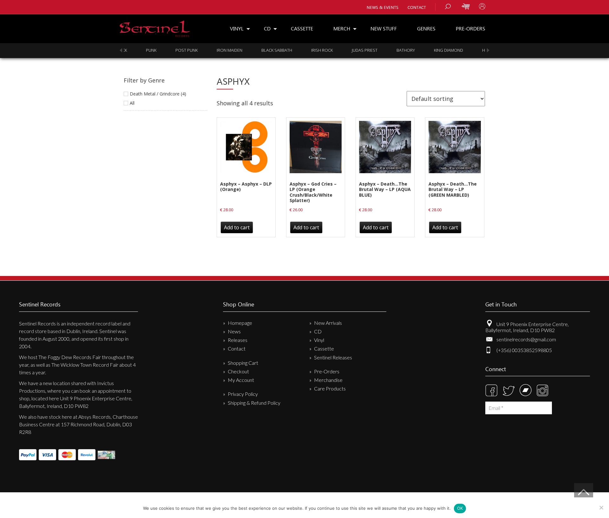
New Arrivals (328, 323)
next (488, 50)
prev (121, 50)
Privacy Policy (243, 394)
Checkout (238, 371)
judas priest (348, 50)
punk (135, 50)
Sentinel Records (154, 26)
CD (267, 28)
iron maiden (213, 50)
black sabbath (260, 50)
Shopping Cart (243, 363)
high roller (479, 50)
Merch (341, 28)
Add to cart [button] (237, 227)
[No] (601, 507)
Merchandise (328, 380)
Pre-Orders (470, 28)
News (234, 331)
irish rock (306, 50)
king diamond (432, 50)
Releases (237, 340)
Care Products (330, 388)
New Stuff (383, 28)
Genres (426, 28)
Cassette (302, 28)
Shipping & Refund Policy (254, 403)
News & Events (382, 7)
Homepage (240, 323)
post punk (170, 50)
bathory (389, 50)
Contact (417, 7)
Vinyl (237, 28)
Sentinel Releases (333, 357)
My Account (241, 380)
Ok (460, 508)
